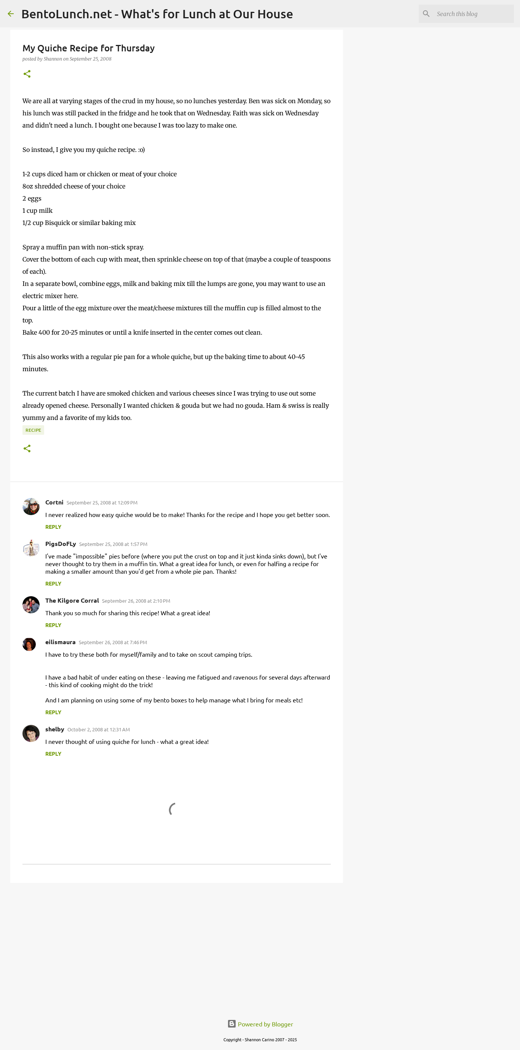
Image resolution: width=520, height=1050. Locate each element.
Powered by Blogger (264, 1024)
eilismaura (60, 642)
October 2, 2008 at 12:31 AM (98, 729)
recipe (33, 430)
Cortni (54, 502)
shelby (54, 729)
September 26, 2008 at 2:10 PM (136, 600)
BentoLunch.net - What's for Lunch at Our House (157, 13)
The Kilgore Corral (72, 600)
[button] (27, 74)
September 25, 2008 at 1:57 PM (113, 544)
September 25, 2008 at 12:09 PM (102, 502)
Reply (53, 526)
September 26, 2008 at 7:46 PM (113, 642)
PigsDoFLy (60, 543)
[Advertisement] (176, 947)
